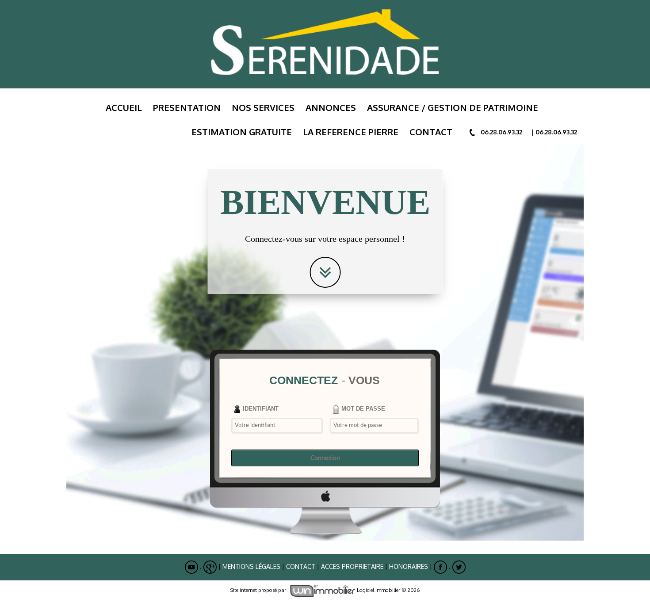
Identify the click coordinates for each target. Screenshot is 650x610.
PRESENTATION (187, 107)
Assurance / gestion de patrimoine (452, 107)
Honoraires (408, 566)
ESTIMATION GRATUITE (241, 131)
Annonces (331, 107)
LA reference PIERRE (350, 131)
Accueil (124, 107)
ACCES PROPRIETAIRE (352, 566)
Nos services (263, 107)
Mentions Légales (251, 566)
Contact (430, 131)
